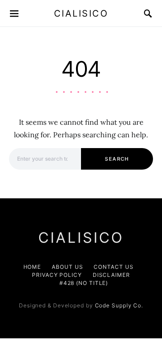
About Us (67, 266)
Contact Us (113, 266)
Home (32, 266)
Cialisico (81, 13)
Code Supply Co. (119, 305)
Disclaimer (111, 274)
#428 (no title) (83, 283)
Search (117, 159)
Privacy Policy (57, 274)
